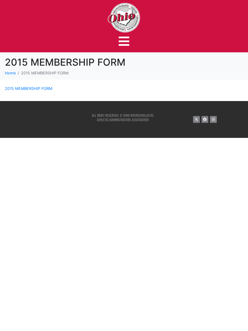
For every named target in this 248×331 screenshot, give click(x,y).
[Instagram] (213, 119)
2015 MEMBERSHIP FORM (28, 88)
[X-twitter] (196, 119)
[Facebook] (205, 119)
